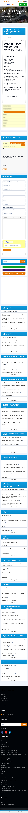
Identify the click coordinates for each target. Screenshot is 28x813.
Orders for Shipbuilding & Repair (8, 780)
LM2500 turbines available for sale (9, 369)
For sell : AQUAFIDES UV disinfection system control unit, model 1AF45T (13, 646)
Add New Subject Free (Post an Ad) (14, 273)
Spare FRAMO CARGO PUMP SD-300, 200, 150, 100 (12, 440)
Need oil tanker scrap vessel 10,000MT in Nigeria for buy (13, 548)
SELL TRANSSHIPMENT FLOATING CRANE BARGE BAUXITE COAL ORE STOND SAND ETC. (13, 594)
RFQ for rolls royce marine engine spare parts (11, 340)
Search (23, 261)
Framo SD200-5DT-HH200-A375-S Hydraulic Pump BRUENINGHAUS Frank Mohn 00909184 (12, 443)
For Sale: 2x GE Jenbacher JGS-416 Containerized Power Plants (13, 363)
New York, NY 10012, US (8, 714)
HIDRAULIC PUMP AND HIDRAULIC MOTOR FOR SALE (12, 447)
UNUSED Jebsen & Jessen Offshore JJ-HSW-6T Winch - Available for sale (13, 628)
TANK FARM (4, 597)
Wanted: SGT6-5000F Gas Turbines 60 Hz (11, 392)
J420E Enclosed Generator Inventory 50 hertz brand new (13, 367)
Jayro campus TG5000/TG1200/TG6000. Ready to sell (13, 649)
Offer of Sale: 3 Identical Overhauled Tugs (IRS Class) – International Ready (13, 530)
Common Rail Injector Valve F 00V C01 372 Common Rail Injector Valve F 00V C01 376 (14, 611)
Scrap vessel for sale (6, 515)
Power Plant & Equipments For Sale (9, 750)
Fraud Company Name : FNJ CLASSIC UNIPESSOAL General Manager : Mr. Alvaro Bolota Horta (12, 677)
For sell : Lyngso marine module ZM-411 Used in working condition (13, 468)
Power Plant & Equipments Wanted (9, 752)
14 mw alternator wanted (7, 349)
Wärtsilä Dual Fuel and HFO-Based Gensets (11, 360)
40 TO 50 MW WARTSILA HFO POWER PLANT (10, 389)
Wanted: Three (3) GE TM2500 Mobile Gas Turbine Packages (12, 419)
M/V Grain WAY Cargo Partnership (9, 600)
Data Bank (3, 704)
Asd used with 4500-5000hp (8, 550)
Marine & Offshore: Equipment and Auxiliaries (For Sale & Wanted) (7, 761)
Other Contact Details (8, 207)
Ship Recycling (4, 741)
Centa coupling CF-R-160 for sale (9, 462)
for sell (3, 326)
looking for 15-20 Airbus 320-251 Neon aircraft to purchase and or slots (12, 504)
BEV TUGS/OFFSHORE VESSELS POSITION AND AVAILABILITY (13, 588)
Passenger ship (5, 553)
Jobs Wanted (4, 784)
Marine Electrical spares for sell (8, 665)
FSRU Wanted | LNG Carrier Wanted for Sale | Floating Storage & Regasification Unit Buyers (13, 542)
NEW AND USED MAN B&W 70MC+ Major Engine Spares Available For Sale (13, 319)
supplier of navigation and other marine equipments (13, 639)
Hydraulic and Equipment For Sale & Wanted (11, 758)
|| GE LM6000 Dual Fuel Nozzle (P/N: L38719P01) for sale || (13, 489)
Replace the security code (18, 241)
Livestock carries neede (7, 590)
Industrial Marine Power (16, 810)
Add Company (4, 700)
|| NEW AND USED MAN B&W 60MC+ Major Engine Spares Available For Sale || (13, 315)
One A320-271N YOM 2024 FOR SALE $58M (10, 500)
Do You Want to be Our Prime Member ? (14, 270)
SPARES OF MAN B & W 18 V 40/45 (9, 337)
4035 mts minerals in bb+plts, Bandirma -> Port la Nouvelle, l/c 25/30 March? (12, 564)
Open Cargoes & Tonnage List (8, 777)
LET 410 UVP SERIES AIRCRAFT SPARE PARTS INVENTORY (13, 492)
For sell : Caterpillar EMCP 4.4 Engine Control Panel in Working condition (13, 476)
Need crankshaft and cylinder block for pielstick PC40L (13, 345)
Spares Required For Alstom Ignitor (9, 342)
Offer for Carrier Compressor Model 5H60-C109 (12, 450)
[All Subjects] (14, 329)
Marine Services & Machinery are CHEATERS (11, 671)
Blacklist (3, 794)
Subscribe (24, 724)
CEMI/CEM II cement (6, 572)
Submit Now (7, 250)
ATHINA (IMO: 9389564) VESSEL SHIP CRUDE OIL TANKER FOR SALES (14, 521)
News (2, 702)
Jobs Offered (4, 782)
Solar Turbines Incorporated (7, 804)
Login (19, 112)
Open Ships (3, 779)
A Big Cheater (5, 668)
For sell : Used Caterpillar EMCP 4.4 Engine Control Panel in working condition (13, 472)
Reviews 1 (22, 40)
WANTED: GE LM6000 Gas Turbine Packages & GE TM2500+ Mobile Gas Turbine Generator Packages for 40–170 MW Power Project (13, 412)
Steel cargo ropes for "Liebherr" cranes (10, 615)
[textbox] (14, 229)
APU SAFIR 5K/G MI (6, 398)
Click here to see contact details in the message (17, 144)
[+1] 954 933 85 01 (6, 716)
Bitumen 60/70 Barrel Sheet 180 (8, 575)
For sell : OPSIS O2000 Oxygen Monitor (10, 464)
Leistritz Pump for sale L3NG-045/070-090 (11, 437)
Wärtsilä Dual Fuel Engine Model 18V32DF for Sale (12, 372)
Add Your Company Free (14, 267)
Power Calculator (5, 706)
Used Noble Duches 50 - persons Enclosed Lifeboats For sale (13, 525)
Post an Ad (23, 4)
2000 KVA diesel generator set (8, 395)
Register (22, 112)
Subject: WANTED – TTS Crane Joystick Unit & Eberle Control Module (12, 624)
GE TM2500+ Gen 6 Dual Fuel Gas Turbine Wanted (12, 415)
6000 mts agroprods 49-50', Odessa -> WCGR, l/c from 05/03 (13, 569)
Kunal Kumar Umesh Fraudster (8, 673)
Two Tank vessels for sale (7, 518)
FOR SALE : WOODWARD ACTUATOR (9, 311)
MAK (2, 802)
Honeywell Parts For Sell (7, 642)
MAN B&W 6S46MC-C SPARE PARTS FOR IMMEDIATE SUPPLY (13, 322)
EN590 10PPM (4, 577)
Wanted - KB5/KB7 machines (8, 427)
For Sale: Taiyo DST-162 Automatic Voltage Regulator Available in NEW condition (13, 654)
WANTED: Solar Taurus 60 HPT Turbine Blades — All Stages (12, 423)
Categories (3, 696)
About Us (3, 694)
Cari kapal (4, 545)
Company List (4, 698)
